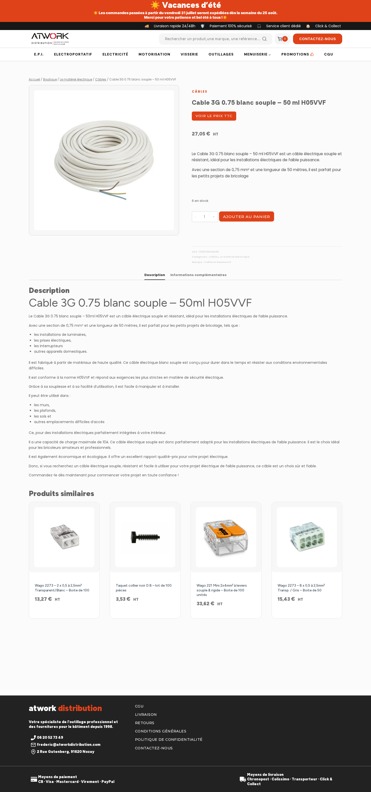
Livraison (146, 714)
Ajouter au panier (246, 216)
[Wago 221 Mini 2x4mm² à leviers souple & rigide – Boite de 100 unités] (226, 537)
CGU (328, 54)
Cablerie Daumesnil (217, 262)
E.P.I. (39, 54)
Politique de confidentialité (169, 739)
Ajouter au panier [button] (64, 615)
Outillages (221, 54)
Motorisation (154, 54)
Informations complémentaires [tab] (198, 275)
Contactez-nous (154, 748)
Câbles (199, 91)
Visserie (189, 54)
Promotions (295, 54)
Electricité (115, 54)
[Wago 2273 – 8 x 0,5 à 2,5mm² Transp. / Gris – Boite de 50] (307, 537)
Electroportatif (73, 54)
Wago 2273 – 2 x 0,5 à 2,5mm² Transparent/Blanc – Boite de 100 (62, 587)
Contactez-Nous (317, 39)
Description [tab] (154, 275)
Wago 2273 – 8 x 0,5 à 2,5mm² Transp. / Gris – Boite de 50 (301, 587)
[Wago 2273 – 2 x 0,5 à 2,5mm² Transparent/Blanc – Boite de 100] (64, 537)
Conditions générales (160, 731)
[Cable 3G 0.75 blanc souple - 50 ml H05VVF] (104, 160)
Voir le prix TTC (214, 116)
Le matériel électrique (235, 256)
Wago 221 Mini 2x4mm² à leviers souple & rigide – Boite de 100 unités (222, 590)
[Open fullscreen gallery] (174, 230)
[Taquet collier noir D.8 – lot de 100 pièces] (145, 537)
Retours (144, 723)
